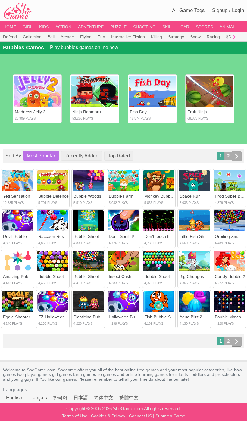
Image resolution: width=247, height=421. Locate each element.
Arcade (67, 36)
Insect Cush (120, 276)
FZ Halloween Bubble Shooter (66, 316)
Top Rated (119, 155)
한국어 (60, 397)
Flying (86, 36)
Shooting (144, 26)
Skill (168, 26)
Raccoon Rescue (54, 236)
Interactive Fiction (128, 36)
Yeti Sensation (16, 196)
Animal (227, 26)
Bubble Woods (87, 196)
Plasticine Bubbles (90, 316)
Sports (204, 26)
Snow (195, 36)
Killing (156, 36)
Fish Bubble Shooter (163, 316)
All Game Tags (188, 10)
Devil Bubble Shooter (23, 236)
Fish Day (138, 111)
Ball (51, 36)
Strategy (176, 36)
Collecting (32, 36)
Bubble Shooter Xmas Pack (170, 276)
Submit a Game (170, 415)
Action (63, 26)
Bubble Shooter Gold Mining (65, 276)
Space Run (190, 196)
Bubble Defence (53, 196)
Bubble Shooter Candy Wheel (101, 276)
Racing (213, 36)
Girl (28, 26)
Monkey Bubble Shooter (167, 196)
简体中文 (103, 397)
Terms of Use (74, 415)
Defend (10, 36)
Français (37, 397)
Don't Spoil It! (121, 236)
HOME (9, 26)
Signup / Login (228, 10)
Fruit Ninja (197, 111)
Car (184, 26)
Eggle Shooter (16, 316)
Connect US (140, 415)
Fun (101, 36)
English (14, 397)
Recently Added (81, 155)
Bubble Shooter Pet (92, 236)
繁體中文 (129, 397)
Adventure (91, 26)
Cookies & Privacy (108, 415)
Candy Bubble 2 (230, 276)
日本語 (80, 397)
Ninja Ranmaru (86, 111)
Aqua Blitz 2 (191, 316)
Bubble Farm (121, 196)
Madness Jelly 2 (30, 111)
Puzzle (118, 26)
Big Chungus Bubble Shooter (207, 276)
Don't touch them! (161, 236)
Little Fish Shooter (197, 236)
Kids (44, 26)
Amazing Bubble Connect (27, 276)
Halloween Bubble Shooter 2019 (139, 316)
